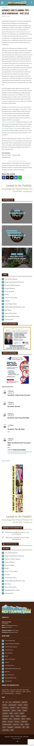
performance (17, 719)
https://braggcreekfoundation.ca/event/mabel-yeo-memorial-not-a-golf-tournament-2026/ (20, 452)
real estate (10, 721)
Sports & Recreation (11, 230)
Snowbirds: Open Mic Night (16, 429)
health (11, 713)
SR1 (23, 727)
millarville (5, 719)
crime (18, 707)
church (25, 705)
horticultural (6, 716)
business (5, 705)
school (21, 724)
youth (12, 730)
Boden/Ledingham (16, 738)
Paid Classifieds (16, 539)
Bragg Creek (13, 690)
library (12, 716)
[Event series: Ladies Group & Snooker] (13, 393)
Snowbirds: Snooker (14, 406)
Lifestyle (4, 7)
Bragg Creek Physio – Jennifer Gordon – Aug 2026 (17, 258)
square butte (17, 727)
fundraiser (5, 713)
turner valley (6, 730)
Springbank (18, 693)
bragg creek (24, 702)
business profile (12, 705)
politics (28, 719)
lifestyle (17, 716)
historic (16, 713)
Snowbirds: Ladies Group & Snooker (19, 395)
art (6, 702)
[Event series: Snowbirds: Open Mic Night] (8, 427)
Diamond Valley (5, 690)
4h (3, 702)
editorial (13, 710)
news (10, 719)
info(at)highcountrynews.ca (11, 625)
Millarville (18, 691)
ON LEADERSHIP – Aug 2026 (17, 213)
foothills (25, 710)
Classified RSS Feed (11, 544)
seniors (27, 724)
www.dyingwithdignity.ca (8, 128)
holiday (22, 713)
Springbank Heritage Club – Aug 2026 (17, 236)
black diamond (16, 702)
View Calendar (6, 461)
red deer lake (24, 721)
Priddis (23, 691)
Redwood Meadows (9, 693)
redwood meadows (7, 724)
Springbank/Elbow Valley (14, 233)
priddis (4, 721)
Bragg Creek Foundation (19, 449)
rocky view (15, 724)
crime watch (24, 707)
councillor (12, 707)
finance (19, 710)
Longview (12, 691)
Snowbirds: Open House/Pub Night (18, 418)
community (5, 707)
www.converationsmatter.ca (9, 122)
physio (23, 719)
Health (13, 254)
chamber (20, 705)
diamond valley (6, 710)
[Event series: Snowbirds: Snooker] (13, 404)
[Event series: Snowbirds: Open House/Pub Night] (13, 415)
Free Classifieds (16, 534)
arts (10, 702)
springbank (10, 727)
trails (27, 727)
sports (4, 727)
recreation (17, 721)
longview (23, 716)
